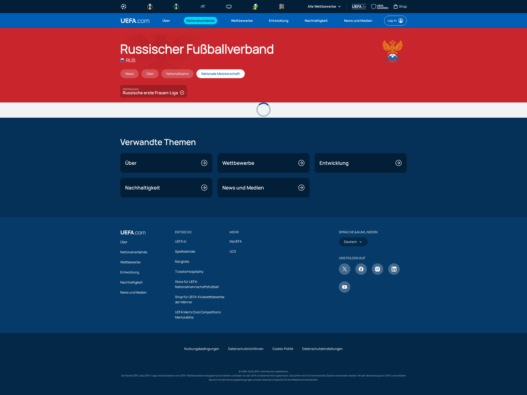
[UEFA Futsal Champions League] (202, 6)
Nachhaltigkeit (131, 282)
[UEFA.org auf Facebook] (361, 273)
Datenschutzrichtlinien (246, 348)
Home (135, 20)
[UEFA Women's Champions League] (229, 6)
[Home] (133, 232)
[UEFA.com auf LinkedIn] (394, 273)
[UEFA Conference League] (176, 6)
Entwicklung (129, 272)
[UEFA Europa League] (150, 6)
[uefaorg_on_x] (344, 273)
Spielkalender (185, 251)
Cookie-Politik (282, 348)
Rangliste (182, 261)
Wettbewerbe (130, 262)
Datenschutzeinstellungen (322, 348)
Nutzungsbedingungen (201, 348)
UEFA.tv (181, 241)
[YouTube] (344, 291)
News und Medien (133, 292)
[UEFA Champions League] (123, 6)
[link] (166, 20)
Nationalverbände (133, 252)
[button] (153, 91)
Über (123, 242)
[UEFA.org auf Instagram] (377, 273)
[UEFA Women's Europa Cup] (255, 6)
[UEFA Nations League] (281, 6)
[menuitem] (169, 20)
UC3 (233, 251)
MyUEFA (236, 241)
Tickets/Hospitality (189, 271)
